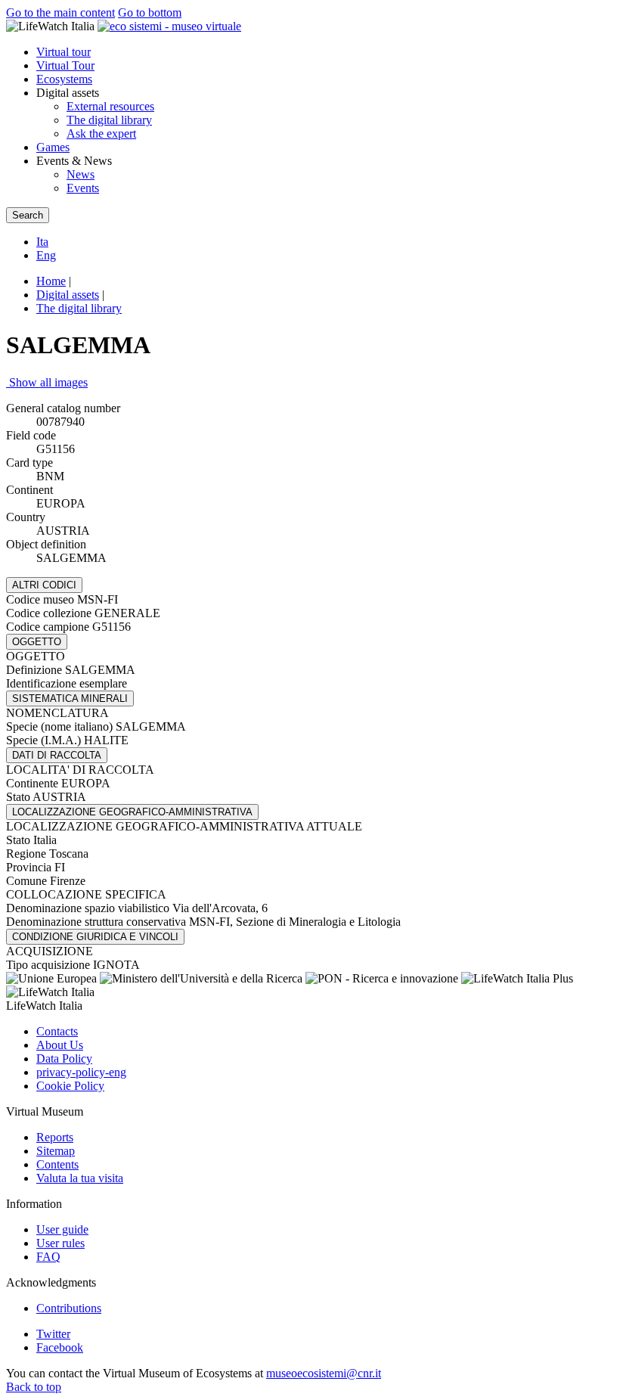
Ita (42, 241)
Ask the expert (101, 133)
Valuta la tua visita (79, 1178)
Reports (54, 1137)
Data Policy (64, 1058)
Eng (46, 255)
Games (53, 147)
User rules (60, 1243)
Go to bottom (149, 12)
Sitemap (55, 1150)
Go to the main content (60, 12)
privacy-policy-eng (81, 1072)
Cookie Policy (70, 1085)
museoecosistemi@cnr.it (323, 1373)
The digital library (109, 119)
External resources (110, 106)
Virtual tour (63, 51)
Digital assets (67, 294)
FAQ (48, 1256)
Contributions (68, 1308)
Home (51, 281)
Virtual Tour (65, 65)
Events (83, 188)
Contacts (57, 1031)
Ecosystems (64, 79)
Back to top (33, 1386)
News (81, 174)
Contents (57, 1164)
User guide (62, 1229)
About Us (59, 1044)
